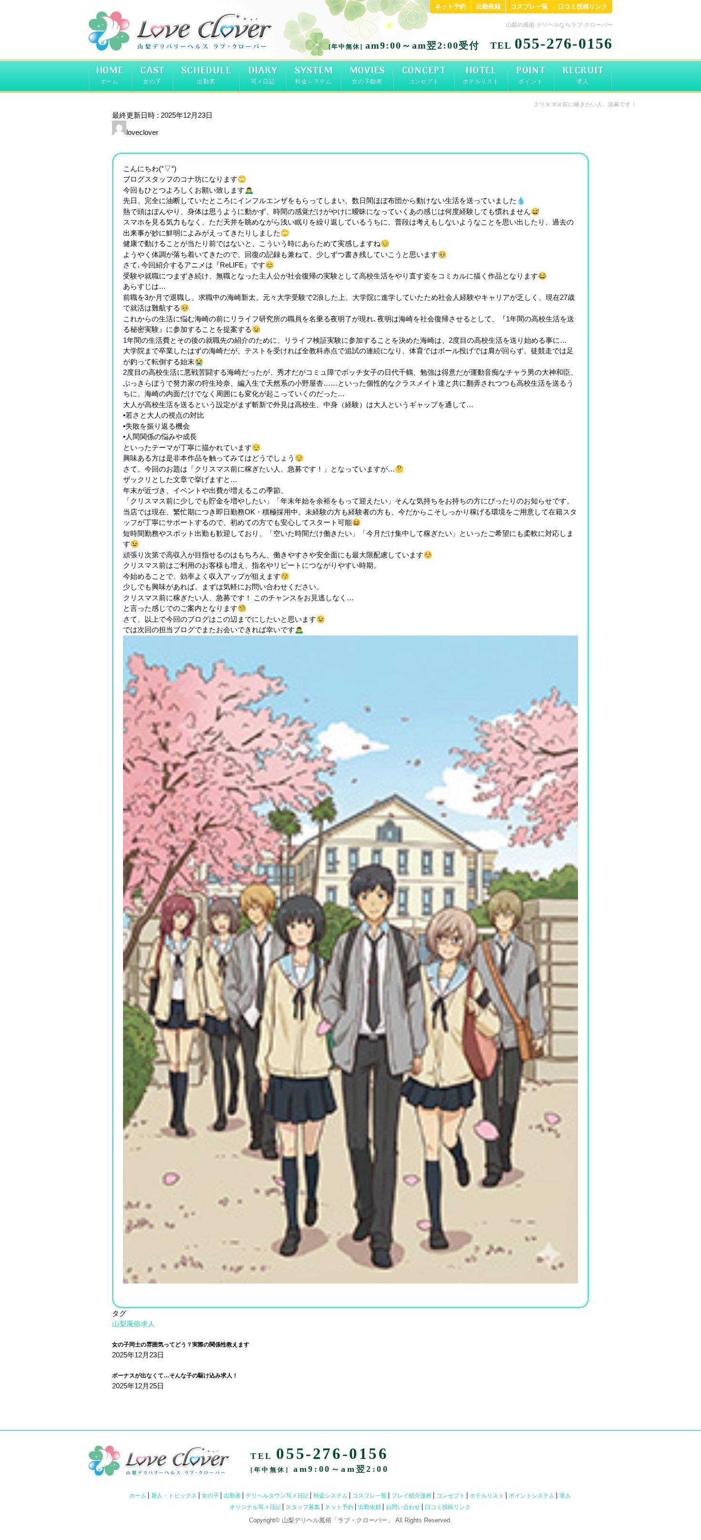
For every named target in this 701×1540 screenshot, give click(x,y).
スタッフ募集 (303, 1507)
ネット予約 (450, 6)
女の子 (210, 1495)
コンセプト (450, 1495)
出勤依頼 (488, 6)
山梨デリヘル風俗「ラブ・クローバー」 (337, 1520)
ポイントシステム (532, 1495)
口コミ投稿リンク (583, 6)
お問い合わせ (403, 1507)
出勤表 (232, 1495)
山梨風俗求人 (133, 1324)
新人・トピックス (174, 1495)
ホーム (137, 1495)
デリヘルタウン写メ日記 (277, 1495)
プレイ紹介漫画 (412, 1495)
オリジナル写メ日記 (255, 1507)
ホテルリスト (487, 1495)
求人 (565, 1495)
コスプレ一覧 (529, 6)
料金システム (330, 1495)
